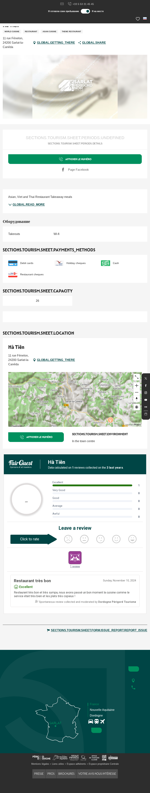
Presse (39, 774)
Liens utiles (58, 764)
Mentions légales (40, 764)
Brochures (66, 774)
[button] (145, 18)
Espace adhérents (76, 764)
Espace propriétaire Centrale (104, 764)
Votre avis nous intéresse (97, 774)
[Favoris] (138, 18)
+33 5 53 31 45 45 (83, 4)
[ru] (145, 18)
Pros (51, 774)
